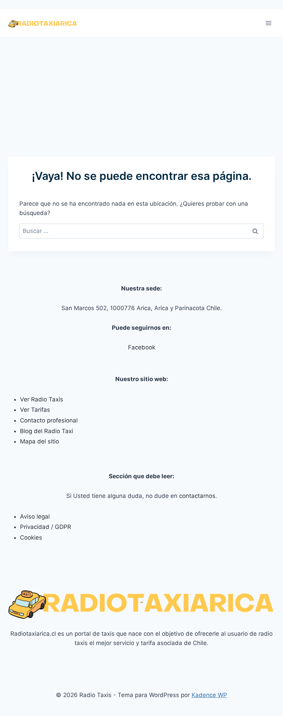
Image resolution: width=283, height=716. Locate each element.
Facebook (141, 347)
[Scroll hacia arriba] (254, 709)
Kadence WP (209, 695)
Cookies (31, 537)
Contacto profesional (49, 420)
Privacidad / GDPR (45, 526)
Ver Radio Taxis (41, 399)
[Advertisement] (141, 88)
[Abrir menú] (268, 23)
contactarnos (197, 495)
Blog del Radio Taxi (46, 431)
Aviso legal (35, 516)
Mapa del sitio (39, 441)
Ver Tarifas (35, 409)
